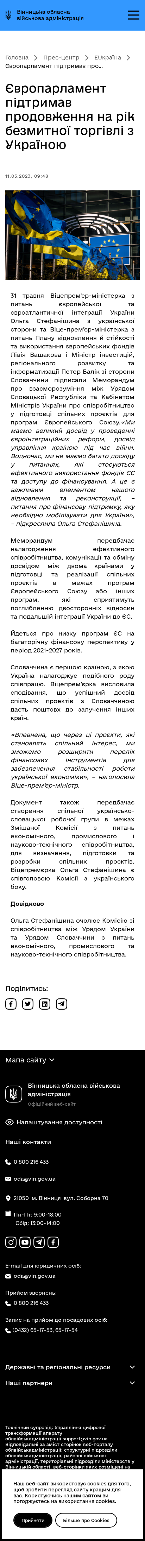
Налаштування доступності (59, 1122)
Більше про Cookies (86, 1520)
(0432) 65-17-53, (33, 1330)
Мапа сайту (25, 1060)
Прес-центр (61, 57)
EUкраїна (107, 57)
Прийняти (32, 1520)
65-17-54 (66, 1330)
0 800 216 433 (31, 1303)
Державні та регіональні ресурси (58, 1367)
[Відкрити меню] (133, 15)
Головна (17, 57)
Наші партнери (28, 1382)
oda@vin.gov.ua (35, 1276)
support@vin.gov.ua (85, 1438)
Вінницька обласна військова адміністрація (50, 15)
